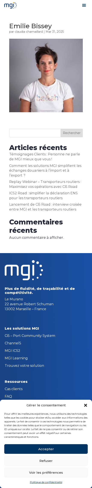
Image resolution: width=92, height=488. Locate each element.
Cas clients (13, 389)
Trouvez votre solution (24, 366)
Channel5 (13, 343)
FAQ (8, 396)
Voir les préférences (46, 472)
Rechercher (71, 133)
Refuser (46, 461)
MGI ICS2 (12, 351)
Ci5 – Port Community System (30, 336)
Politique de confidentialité (46, 482)
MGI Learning (16, 358)
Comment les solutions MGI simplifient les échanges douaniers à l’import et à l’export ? (45, 170)
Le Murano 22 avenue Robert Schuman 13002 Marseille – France (29, 304)
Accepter (46, 449)
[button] (85, 405)
